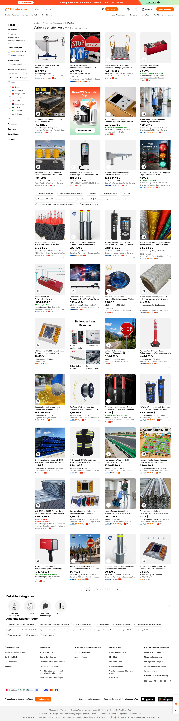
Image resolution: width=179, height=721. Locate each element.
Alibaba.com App (131, 699)
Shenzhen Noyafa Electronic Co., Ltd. (119, 253)
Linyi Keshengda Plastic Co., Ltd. (47, 470)
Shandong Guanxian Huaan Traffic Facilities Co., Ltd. (50, 526)
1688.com (62, 710)
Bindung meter (104, 624)
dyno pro (93, 193)
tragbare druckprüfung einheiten (82, 630)
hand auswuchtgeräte (116, 199)
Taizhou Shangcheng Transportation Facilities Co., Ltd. (50, 253)
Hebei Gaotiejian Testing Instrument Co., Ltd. (50, 76)
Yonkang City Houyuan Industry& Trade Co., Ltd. (85, 470)
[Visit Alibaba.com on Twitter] (155, 681)
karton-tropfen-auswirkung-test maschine (55, 624)
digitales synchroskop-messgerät (71, 193)
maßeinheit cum (16, 635)
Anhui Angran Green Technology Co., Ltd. (85, 79)
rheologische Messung (90, 204)
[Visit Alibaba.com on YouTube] (165, 681)
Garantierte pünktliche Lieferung (52, 662)
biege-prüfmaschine (123, 624)
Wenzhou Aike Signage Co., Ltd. (117, 361)
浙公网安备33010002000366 (129, 717)
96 (117, 589)
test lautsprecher (131, 630)
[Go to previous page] (83, 589)
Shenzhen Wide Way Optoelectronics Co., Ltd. (155, 185)
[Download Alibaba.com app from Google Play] (166, 699)
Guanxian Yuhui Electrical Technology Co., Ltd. (120, 470)
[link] (176, 698)
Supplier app (84, 699)
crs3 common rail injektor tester (91, 199)
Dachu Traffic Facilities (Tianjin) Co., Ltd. (120, 183)
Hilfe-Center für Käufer (118, 652)
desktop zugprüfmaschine (109, 630)
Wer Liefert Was (125, 710)
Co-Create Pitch (11, 657)
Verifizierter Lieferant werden (155, 666)
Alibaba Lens (10, 699)
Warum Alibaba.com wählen (15, 652)
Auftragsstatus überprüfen (154, 662)
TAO (106, 710)
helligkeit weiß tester (110, 193)
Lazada (87, 710)
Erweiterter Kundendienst (49, 666)
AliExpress (53, 710)
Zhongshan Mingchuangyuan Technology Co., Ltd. (85, 307)
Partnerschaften (150, 671)
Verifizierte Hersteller (83, 652)
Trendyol (113, 710)
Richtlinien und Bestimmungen (51, 678)
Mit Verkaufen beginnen (153, 657)
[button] (102, 9)
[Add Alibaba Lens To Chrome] (43, 699)
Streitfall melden (115, 662)
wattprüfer (32, 635)
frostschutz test (48, 635)
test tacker (148, 630)
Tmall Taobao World (75, 710)
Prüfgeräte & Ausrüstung (52, 23)
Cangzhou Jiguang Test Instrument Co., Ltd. (50, 309)
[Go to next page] (122, 589)
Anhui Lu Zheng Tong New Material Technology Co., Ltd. (155, 256)
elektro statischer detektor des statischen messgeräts (56, 204)
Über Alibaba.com (12, 647)
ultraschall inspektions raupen (53, 630)
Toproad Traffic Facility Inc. (115, 132)
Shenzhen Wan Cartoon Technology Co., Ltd (85, 253)
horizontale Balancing (45, 193)
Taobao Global (97, 710)
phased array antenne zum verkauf (22, 624)
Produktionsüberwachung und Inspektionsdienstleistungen (51, 672)
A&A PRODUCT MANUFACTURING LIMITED (85, 183)
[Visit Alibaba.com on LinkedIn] (150, 681)
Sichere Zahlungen (47, 652)
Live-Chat (113, 657)
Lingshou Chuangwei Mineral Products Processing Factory (50, 418)
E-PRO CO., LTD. (41, 361)
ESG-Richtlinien (11, 662)
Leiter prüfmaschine (84, 624)
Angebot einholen (81, 657)
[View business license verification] (111, 717)
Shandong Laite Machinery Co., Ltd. (153, 130)
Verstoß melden (115, 678)
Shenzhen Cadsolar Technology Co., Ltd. (85, 522)
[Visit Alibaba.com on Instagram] (160, 681)
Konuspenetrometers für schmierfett (23, 630)
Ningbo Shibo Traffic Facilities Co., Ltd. (119, 76)
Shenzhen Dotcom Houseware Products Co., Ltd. (155, 470)
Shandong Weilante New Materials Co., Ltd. (50, 130)
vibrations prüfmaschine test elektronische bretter (55, 199)
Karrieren (8, 666)
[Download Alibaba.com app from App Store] (148, 699)
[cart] (136, 10)
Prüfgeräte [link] (69, 23)
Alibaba (36, 23)
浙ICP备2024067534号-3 (151, 717)
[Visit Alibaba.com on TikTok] (170, 681)
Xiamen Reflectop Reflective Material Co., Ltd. (155, 310)
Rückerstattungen (116, 666)
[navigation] (18, 306)
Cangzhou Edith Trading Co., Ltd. (152, 78)
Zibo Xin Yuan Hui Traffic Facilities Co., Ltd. (120, 310)
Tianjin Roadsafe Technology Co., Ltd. (49, 183)
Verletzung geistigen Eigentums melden (121, 672)
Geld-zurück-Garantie (48, 657)
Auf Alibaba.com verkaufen (154, 652)
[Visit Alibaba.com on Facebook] (145, 681)
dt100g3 (127, 193)
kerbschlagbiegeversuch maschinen (149, 624)
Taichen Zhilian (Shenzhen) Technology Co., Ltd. (120, 419)
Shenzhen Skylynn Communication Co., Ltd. (85, 418)
